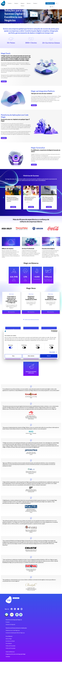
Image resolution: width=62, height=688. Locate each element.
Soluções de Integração (10, 624)
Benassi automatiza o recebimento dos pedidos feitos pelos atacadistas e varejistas (12, 199)
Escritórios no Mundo (10, 641)
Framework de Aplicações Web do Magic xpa (15, 632)
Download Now (12, 311)
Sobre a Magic (9, 638)
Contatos (8, 656)
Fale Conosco (50, 3)
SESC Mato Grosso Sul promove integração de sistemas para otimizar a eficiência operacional (47, 199)
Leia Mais (13, 207)
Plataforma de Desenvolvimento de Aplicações (16, 628)
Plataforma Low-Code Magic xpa (13, 630)
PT (52, 6)
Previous (3, 197)
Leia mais (4, 81)
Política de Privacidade (10, 645)
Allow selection (31, 355)
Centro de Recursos (10, 651)
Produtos (8, 622)
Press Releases (9, 636)
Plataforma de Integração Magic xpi (14, 619)
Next (58, 197)
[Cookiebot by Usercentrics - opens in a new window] (52, 331)
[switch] (24, 348)
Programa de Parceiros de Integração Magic (15, 654)
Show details (52, 352)
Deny (13, 355)
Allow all (49, 355)
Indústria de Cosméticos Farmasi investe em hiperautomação (30, 198)
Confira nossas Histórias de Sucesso (31, 319)
